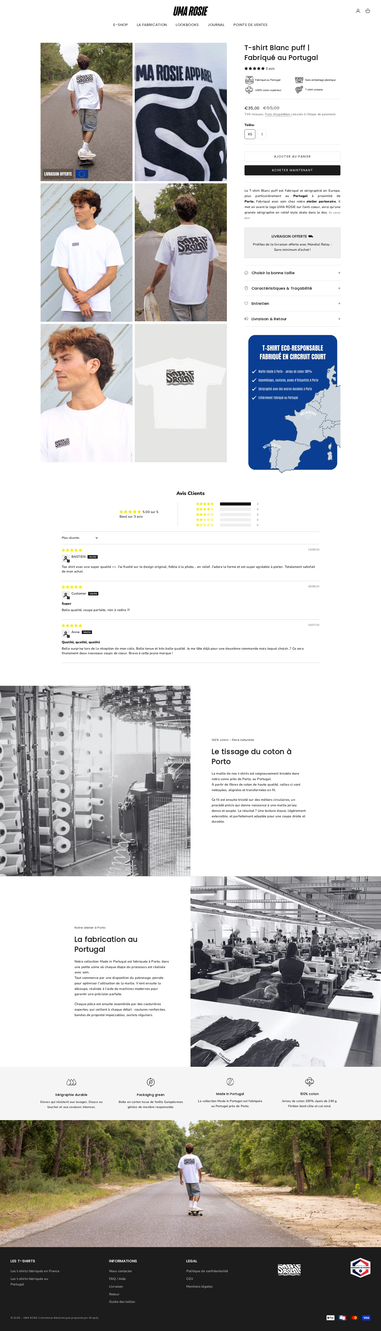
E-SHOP (120, 24)
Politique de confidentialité (207, 1271)
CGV (189, 1279)
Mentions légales (199, 1286)
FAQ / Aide (117, 1279)
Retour (114, 1294)
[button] (255, 68)
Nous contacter (120, 1271)
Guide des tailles (122, 1301)
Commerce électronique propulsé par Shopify (68, 1318)
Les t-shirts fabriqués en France (35, 1271)
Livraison (116, 1286)
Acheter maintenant (292, 170)
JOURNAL (216, 24)
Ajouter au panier (292, 156)
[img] (72, 550)
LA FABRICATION (152, 24)
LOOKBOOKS (187, 24)
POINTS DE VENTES (250, 24)
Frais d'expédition (278, 114)
